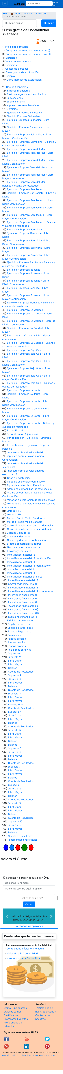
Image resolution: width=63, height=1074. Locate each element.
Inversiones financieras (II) (23, 605)
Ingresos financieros (18, 90)
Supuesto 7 (14, 766)
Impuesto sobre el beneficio (23, 105)
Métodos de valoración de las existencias (31, 499)
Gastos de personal (16, 68)
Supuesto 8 (14, 784)
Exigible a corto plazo (20, 620)
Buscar (49, 23)
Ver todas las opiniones (29, 926)
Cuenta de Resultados (20, 671)
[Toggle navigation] (5, 3)
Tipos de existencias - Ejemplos (25, 485)
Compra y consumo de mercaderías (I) (28, 50)
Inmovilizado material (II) (21, 561)
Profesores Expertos (16, 1018)
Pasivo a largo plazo (19, 631)
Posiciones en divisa (19, 649)
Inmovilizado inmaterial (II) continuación (31, 591)
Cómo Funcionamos (15, 1007)
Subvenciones (15, 97)
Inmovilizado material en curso (25, 576)
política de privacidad (29, 1055)
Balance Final (15, 704)
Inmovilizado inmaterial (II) (23, 587)
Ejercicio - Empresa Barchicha (24, 229)
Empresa (28, 13)
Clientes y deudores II (19, 536)
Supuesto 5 (14, 730)
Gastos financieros (17, 86)
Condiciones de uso (10, 1055)
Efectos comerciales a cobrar (24, 543)
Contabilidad (40, 13)
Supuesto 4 (14, 711)
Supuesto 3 (14, 693)
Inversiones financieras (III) (23, 613)
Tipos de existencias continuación (26, 481)
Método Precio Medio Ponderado (26, 518)
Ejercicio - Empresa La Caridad (25, 309)
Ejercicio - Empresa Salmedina (24, 112)
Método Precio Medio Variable (24, 521)
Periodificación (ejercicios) (22, 434)
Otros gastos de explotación (22, 72)
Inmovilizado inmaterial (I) (23, 580)
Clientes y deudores (18, 532)
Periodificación (15, 430)
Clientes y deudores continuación (26, 540)
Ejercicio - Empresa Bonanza (23, 269)
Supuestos (14, 653)
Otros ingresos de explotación (24, 79)
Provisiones (14, 635)
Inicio (5, 13)
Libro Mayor (15, 664)
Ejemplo (10, 75)
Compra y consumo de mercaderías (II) (28, 54)
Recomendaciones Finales (22, 839)
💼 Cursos (15, 13)
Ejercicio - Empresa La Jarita (24, 390)
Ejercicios (11, 57)
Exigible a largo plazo (20, 627)
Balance (12, 667)
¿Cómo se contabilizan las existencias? (29, 488)
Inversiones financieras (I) (23, 594)
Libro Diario (15, 660)
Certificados (11, 1015)
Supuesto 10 (15, 821)
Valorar (29, 904)
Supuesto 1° (14, 656)
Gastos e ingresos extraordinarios (26, 94)
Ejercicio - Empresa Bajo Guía (24, 350)
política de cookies (48, 1055)
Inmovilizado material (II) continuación (29, 565)
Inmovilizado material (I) (21, 554)
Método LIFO (14, 514)
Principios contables (16, 46)
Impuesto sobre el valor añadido (25, 452)
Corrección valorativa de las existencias (30, 525)
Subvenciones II (16, 101)
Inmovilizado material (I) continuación (29, 558)
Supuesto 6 (14, 748)
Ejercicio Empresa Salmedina (23, 116)
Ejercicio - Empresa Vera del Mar (26, 149)
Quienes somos (12, 1011)
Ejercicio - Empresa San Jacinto (25, 189)
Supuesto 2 (14, 675)
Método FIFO (14, 510)
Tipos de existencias (18, 477)
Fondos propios (17, 638)
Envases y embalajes (19, 551)
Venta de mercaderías (18, 61)
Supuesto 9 (14, 803)
